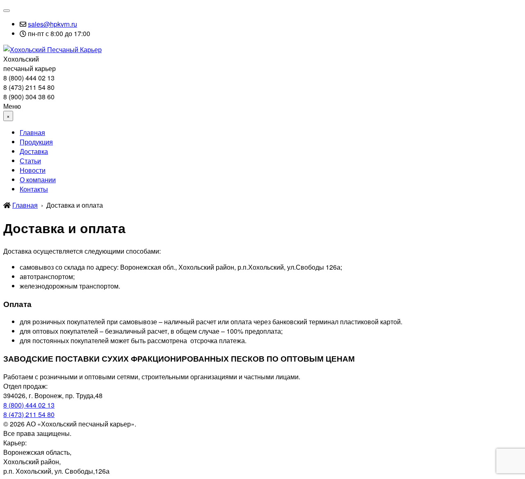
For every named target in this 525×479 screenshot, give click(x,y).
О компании (38, 179)
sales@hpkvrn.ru (52, 24)
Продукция (36, 142)
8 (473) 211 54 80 (29, 414)
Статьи (30, 160)
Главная (32, 132)
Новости (33, 170)
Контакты (34, 189)
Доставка (34, 151)
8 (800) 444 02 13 (29, 405)
